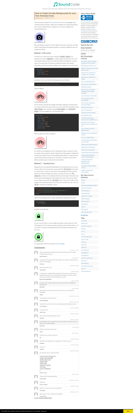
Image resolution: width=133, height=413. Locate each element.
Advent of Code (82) (86, 226)
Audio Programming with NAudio (89, 152)
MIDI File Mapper (85, 198)
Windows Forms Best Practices (89, 144)
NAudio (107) (84, 223)
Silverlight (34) (84, 252)
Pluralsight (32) (85, 255)
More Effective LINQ (86, 115)
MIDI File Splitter (85, 201)
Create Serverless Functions (88, 112)
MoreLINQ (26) (85, 263)
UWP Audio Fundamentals (88, 150)
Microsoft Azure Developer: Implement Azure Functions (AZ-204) (89, 124)
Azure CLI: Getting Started (87, 137)
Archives (84, 215)
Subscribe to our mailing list (88, 50)
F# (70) (83, 234)
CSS (53, 18)
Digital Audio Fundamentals (88, 147)
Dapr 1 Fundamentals (86, 110)
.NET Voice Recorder (86, 212)
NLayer (83, 182)
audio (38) (83, 244)
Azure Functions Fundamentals (89, 96)
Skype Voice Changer (86, 196)
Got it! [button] (128, 411)
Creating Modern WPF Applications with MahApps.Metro (87, 161)
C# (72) (83, 231)
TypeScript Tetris (85, 193)
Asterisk (83, 206)
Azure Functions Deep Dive (88, 81)
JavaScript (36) (85, 250)
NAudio (83, 180)
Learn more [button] (44, 411)
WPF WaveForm (85, 190)
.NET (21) (83, 268)
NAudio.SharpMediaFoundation (89, 185)
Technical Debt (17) (86, 271)
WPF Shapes (84, 209)
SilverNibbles (84, 204)
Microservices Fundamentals (88, 84)
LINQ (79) (83, 228)
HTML (50, 18)
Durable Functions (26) (87, 258)
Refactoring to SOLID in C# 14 (88, 65)
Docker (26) (84, 260)
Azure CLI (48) (84, 239)
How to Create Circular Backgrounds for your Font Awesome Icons (55, 14)
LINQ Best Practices (86, 87)
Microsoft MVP (87, 22)
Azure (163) (84, 220)
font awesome (54, 22)
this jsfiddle (60, 244)
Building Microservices (87, 107)
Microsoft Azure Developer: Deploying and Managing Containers (88, 91)
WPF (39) (83, 242)
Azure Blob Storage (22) (87, 266)
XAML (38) (83, 247)
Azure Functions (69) (86, 236)
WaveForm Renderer (86, 188)
